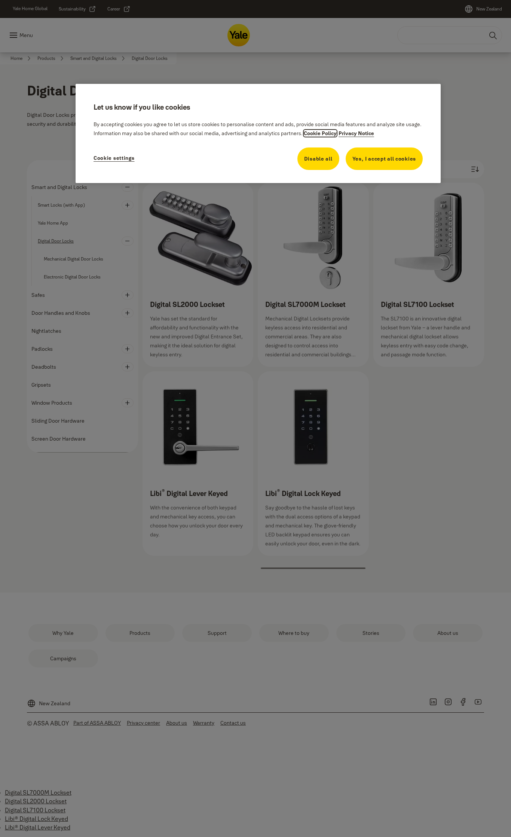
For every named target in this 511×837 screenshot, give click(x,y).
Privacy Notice (356, 133)
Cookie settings (114, 158)
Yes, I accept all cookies (384, 158)
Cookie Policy (320, 133)
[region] (258, 133)
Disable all (318, 158)
